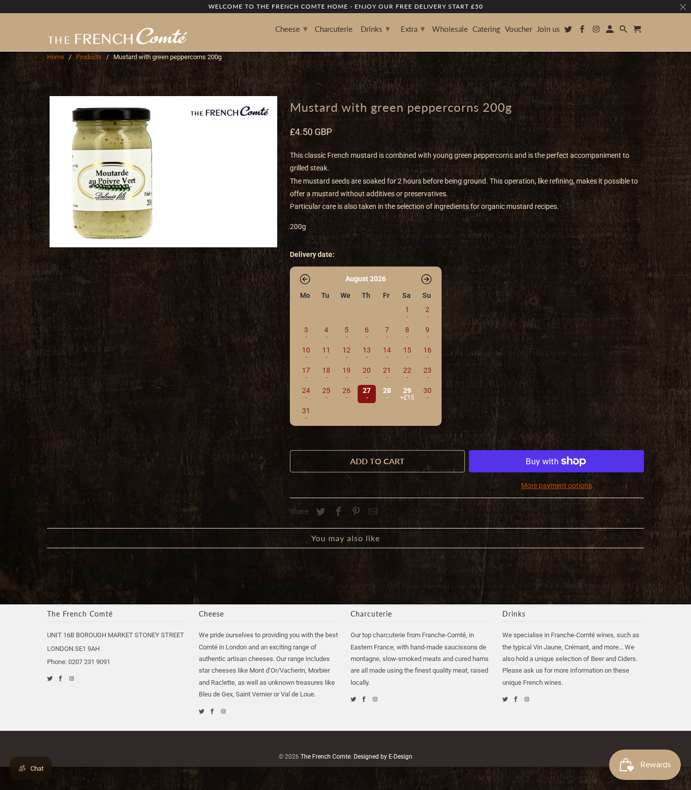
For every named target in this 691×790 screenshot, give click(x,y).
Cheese (291, 28)
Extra (413, 28)
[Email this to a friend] (372, 511)
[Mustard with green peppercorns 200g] (163, 172)
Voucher (518, 29)
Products (89, 57)
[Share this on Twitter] (319, 511)
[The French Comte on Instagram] (72, 678)
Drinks (375, 28)
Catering (486, 29)
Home (55, 57)
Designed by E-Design (383, 756)
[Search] (624, 31)
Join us (548, 29)
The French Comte (325, 756)
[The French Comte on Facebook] (61, 678)
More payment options (556, 485)
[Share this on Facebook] (337, 511)
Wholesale (450, 29)
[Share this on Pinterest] (355, 511)
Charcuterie (334, 29)
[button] (305, 279)
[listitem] (366, 393)
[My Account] (610, 31)
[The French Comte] (118, 32)
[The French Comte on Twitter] (50, 678)
